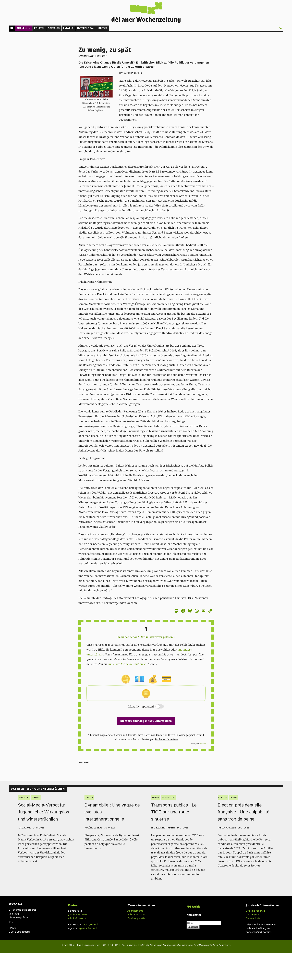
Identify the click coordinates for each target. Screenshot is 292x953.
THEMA (36, 797)
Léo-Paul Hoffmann (163, 827)
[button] (280, 28)
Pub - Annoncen (136, 914)
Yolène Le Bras (93, 827)
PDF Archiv (193, 906)
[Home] (12, 28)
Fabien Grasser (227, 827)
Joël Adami (24, 827)
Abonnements (135, 910)
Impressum (252, 914)
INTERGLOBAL (85, 28)
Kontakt (73, 905)
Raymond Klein (86, 56)
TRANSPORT (169, 797)
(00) (77, 914)
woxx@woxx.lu (91, 924)
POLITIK (39, 28)
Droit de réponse (255, 910)
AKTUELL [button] (22, 28)
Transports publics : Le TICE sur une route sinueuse (174, 812)
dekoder (203, 743)
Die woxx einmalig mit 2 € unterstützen (146, 721)
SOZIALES (54, 28)
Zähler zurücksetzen (166, 739)
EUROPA (222, 797)
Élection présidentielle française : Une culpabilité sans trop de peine (244, 812)
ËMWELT (68, 28)
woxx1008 (84, 762)
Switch (157, 706)
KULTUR (102, 28)
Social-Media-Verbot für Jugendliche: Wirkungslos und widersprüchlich (43, 812)
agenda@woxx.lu (88, 928)
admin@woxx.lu (77, 918)
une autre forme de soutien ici (126, 664)
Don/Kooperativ (136, 918)
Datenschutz (253, 918)
